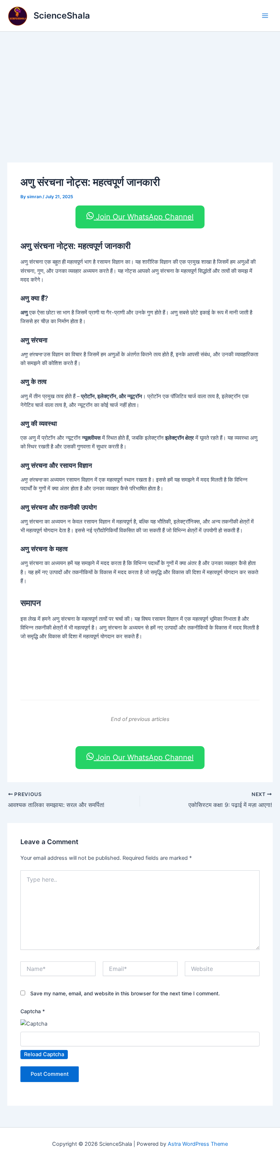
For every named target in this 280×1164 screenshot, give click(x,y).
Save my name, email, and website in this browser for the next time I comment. (125, 993)
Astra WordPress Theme (198, 1144)
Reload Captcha (44, 1054)
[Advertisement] (140, 86)
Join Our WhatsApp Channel (144, 216)
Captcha (32, 1011)
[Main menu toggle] (265, 15)
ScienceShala (62, 15)
